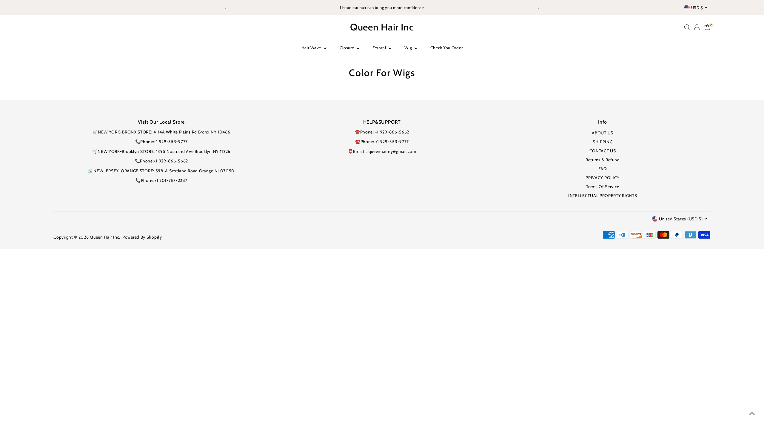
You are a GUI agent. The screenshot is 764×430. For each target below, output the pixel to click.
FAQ (602, 168)
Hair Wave (311, 47)
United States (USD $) (681, 219)
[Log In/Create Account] (697, 27)
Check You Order (446, 47)
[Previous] (225, 7)
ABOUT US (602, 133)
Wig (408, 47)
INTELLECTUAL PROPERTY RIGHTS (602, 195)
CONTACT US (602, 150)
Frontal (379, 47)
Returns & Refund (603, 159)
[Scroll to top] (752, 414)
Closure (347, 47)
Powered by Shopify (142, 237)
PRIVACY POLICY (603, 177)
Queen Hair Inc (382, 27)
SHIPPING (603, 142)
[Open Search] (687, 27)
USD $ (697, 7)
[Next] (538, 7)
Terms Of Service (602, 186)
